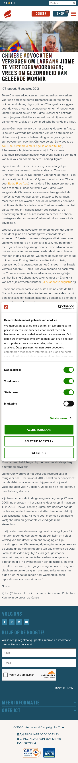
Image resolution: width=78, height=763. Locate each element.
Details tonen (58, 418)
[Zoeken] (74, 3)
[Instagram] (12, 622)
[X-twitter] (19, 622)
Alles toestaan (39, 429)
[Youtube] (26, 622)
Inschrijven (64, 688)
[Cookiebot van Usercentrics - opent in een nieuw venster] (58, 307)
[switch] (68, 381)
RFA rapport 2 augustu (56, 282)
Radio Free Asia (18, 183)
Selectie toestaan (39, 441)
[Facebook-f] (4, 622)
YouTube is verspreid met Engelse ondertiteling (31, 146)
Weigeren (39, 452)
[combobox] (61, 3)
